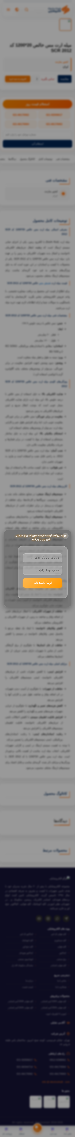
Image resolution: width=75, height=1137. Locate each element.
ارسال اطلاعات (43, 582)
